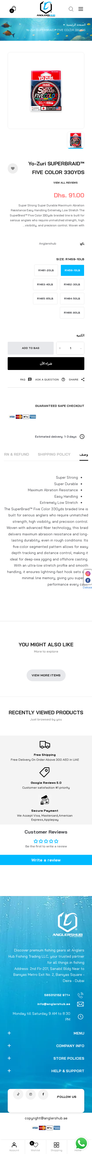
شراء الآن (46, 363)
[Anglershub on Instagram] (31, 1094)
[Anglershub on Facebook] (43, 1094)
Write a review (46, 859)
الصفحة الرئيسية (76, 24)
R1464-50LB (72, 298)
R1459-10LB (72, 270)
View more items (46, 675)
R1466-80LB (72, 312)
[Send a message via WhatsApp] (81, 1143)
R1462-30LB (72, 284)
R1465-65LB (45, 298)
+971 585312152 (57, 995)
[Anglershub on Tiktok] (18, 1094)
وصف (83, 454)
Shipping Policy (54, 454)
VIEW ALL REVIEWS (65, 182)
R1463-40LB (45, 284)
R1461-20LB (46, 270)
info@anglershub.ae (53, 1004)
